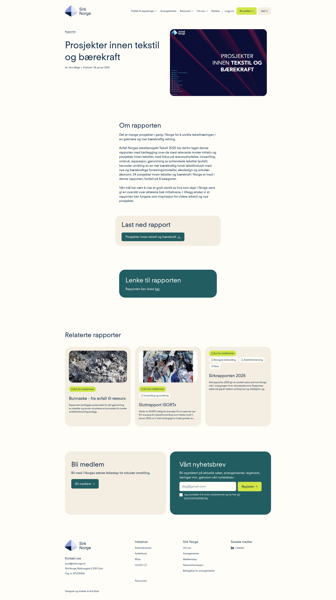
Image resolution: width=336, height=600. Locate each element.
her (157, 289)
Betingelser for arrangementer (199, 570)
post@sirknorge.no (75, 563)
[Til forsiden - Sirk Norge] (78, 11)
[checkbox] (181, 494)
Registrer (248, 486)
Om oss (201, 11)
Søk (263, 11)
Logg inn (229, 11)
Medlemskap (190, 559)
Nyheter (215, 11)
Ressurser (185, 11)
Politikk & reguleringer (142, 11)
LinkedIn (239, 547)
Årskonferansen (143, 547)
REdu (138, 559)
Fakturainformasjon (193, 565)
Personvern (141, 580)
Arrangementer (168, 11)
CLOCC (139, 565)
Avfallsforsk (141, 553)
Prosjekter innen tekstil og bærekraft (150, 237)
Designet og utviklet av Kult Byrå (82, 591)
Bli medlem (245, 11)
